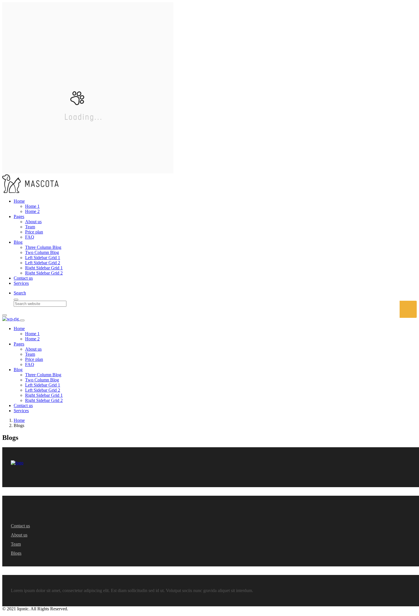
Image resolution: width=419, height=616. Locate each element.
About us (33, 221)
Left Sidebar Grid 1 (42, 257)
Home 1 (32, 206)
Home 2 (32, 211)
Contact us (23, 278)
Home (19, 201)
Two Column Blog (42, 252)
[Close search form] (16, 299)
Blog (18, 242)
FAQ (29, 237)
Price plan (34, 231)
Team (30, 226)
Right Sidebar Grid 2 (44, 273)
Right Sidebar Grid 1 (44, 267)
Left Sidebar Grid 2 (42, 262)
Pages (19, 216)
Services (21, 283)
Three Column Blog (43, 247)
